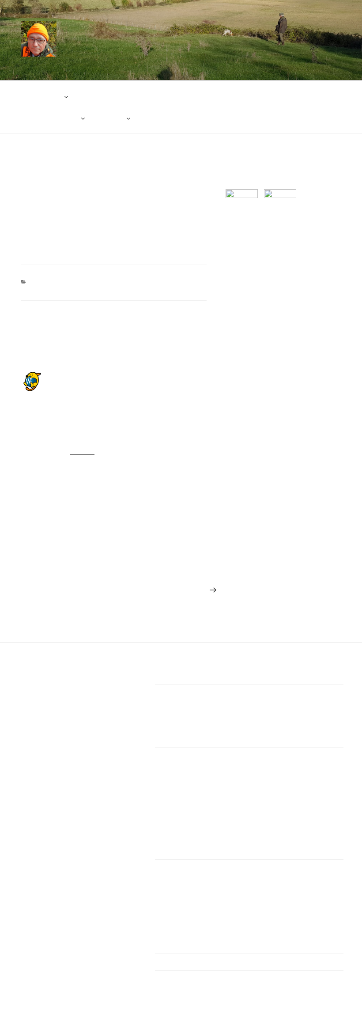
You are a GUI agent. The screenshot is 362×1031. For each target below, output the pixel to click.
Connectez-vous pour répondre (93, 469)
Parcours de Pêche (49, 118)
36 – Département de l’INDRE (207, 895)
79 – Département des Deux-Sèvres (216, 927)
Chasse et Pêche (156, 34)
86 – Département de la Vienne (209, 942)
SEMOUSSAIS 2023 (194, 784)
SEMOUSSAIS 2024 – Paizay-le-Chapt (219, 800)
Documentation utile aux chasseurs (239, 96)
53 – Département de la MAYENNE (214, 911)
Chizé (173, 705)
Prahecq (177, 736)
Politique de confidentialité (191, 962)
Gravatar (82, 450)
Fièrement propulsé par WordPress (147, 1010)
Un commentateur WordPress (99, 375)
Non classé (54, 282)
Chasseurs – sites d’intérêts (126, 96)
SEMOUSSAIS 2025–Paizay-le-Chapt (218, 815)
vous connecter (83, 524)
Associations (41, 96)
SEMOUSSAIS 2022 (194, 768)
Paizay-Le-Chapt (189, 721)
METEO (112, 118)
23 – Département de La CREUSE (213, 880)
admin (85, 176)
